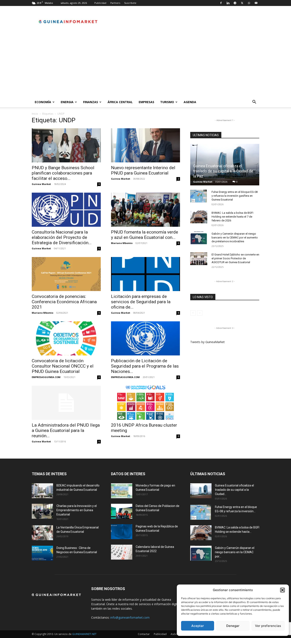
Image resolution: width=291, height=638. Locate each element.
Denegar (232, 626)
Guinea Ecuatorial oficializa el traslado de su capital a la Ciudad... (234, 490)
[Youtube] (256, 3)
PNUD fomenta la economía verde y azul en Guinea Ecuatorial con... (144, 235)
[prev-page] (193, 313)
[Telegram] (235, 3)
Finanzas (90, 102)
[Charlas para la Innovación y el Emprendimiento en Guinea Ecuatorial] (42, 511)
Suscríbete (130, 2)
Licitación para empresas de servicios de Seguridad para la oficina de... (140, 302)
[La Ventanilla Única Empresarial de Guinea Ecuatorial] (42, 532)
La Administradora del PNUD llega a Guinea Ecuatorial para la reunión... (66, 430)
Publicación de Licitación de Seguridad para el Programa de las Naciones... (145, 366)
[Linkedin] (228, 3)
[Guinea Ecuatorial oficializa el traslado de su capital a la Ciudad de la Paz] (201, 490)
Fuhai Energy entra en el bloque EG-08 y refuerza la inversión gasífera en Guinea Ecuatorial (235, 195)
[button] (282, 590)
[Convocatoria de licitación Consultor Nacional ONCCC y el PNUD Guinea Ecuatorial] (66, 338)
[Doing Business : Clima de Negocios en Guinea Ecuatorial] (42, 553)
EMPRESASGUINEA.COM (46, 377)
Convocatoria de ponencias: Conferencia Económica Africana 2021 (64, 302)
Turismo (167, 102)
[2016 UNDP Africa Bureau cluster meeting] (145, 403)
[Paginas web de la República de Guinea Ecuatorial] (121, 531)
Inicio (35, 113)
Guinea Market (41, 184)
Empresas (146, 102)
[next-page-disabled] (199, 313)
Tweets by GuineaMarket (207, 342)
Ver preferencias (268, 626)
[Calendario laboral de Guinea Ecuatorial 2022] (121, 552)
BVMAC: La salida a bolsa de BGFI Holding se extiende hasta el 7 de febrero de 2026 (232, 216)
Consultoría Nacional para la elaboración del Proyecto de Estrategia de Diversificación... (62, 237)
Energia (67, 102)
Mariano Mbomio (122, 243)
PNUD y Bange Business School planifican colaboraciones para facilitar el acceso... (63, 173)
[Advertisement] (145, 65)
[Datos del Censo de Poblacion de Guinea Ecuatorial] (121, 511)
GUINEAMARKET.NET (84, 634)
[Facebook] (221, 3)
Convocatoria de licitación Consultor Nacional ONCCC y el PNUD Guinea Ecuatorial (63, 366)
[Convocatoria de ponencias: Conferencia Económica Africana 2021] (66, 274)
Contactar (144, 634)
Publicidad (100, 2)
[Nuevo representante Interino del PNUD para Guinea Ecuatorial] (145, 145)
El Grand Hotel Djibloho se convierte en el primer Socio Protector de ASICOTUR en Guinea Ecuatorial (235, 258)
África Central (120, 102)
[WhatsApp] (249, 3)
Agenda (190, 102)
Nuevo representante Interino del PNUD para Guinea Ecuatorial (143, 170)
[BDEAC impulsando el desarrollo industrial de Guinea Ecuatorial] (42, 490)
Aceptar (197, 626)
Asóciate (176, 634)
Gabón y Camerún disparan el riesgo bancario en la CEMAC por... (234, 552)
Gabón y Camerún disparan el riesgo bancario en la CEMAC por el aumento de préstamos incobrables (235, 237)
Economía (43, 102)
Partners (115, 2)
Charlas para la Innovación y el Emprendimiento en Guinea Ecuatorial (76, 510)
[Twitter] (242, 3)
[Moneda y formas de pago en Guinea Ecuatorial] (121, 490)
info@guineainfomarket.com (130, 617)
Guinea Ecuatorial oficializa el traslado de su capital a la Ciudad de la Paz (223, 171)
